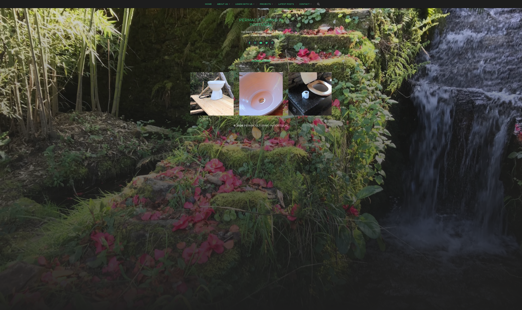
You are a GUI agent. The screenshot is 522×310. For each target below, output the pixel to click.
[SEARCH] (318, 4)
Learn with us (243, 4)
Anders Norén (266, 132)
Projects (265, 4)
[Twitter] (266, 42)
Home (208, 4)
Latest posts (286, 4)
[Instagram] (255, 42)
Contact (304, 4)
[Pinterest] (272, 42)
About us (222, 4)
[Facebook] (249, 42)
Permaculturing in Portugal (261, 22)
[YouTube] (260, 42)
